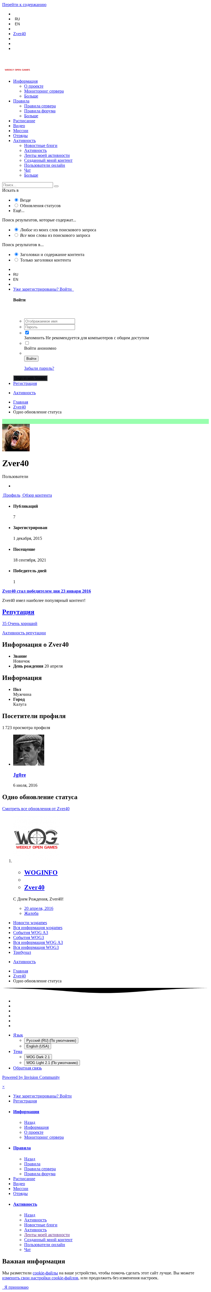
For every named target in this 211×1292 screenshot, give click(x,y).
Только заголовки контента (45, 260)
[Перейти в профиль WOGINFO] (36, 860)
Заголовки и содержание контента (52, 254)
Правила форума (39, 111)
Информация (25, 81)
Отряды (20, 135)
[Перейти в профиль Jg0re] (28, 764)
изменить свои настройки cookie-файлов (40, 1278)
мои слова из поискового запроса (55, 235)
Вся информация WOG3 (36, 947)
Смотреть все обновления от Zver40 (36, 808)
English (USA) (37, 1046)
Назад (29, 1122)
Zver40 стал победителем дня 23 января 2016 (46, 591)
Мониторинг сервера (44, 91)
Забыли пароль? (39, 368)
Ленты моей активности (47, 155)
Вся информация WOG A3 (38, 942)
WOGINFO (41, 872)
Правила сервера (40, 106)
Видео (19, 125)
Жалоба (31, 913)
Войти (31, 359)
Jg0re (19, 775)
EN (17, 24)
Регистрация (25, 383)
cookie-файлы (45, 1273)
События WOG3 (28, 937)
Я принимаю (15, 1287)
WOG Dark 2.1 (38, 1057)
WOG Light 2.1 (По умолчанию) (52, 1063)
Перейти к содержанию (24, 4)
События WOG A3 (30, 932)
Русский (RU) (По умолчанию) (51, 1040)
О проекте (33, 86)
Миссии (20, 130)
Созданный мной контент (48, 160)
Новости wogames (30, 922)
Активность (24, 140)
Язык (18, 1035)
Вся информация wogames (37, 927)
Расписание (24, 120)
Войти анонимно (40, 348)
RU (17, 19)
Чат (27, 170)
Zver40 (34, 887)
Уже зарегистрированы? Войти (43, 289)
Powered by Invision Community (31, 1077)
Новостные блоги (40, 145)
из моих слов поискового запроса (58, 229)
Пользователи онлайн (44, 165)
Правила (21, 101)
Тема (17, 1051)
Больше (31, 96)
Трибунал (22, 952)
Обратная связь (27, 1068)
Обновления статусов (40, 205)
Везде (25, 200)
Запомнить (34, 337)
